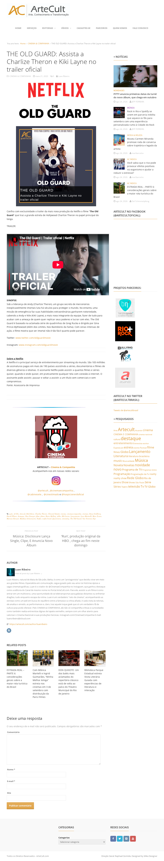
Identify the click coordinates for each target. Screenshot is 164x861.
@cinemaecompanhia (61, 490)
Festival (143, 447)
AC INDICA (132, 159)
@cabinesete (34, 494)
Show (125, 482)
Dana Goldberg (95, 514)
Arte (115, 430)
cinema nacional (145, 434)
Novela (118, 465)
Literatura (121, 456)
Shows (132, 482)
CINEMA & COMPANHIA (38, 43)
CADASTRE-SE (83, 28)
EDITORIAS (47, 28)
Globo (124, 452)
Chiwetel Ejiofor (54, 514)
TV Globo (150, 486)
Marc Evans (97, 516)
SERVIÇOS (32, 28)
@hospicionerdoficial (73, 494)
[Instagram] (9, 630)
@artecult (43, 490)
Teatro (124, 486)
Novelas (128, 465)
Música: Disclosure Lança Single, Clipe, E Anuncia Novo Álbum (31, 540)
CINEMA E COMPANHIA (126, 434)
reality (153, 474)
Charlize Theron (41, 514)
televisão (134, 486)
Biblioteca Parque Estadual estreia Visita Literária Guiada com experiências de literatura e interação (93, 680)
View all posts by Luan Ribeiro (28, 573)
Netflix (39, 518)
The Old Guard (76, 518)
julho (59, 516)
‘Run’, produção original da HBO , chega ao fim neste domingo (80, 540)
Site (9, 792)
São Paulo (139, 482)
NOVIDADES (119, 90)
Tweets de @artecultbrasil (126, 410)
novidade (142, 465)
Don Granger (30, 516)
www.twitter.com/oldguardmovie (33, 337)
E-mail (11, 781)
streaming (65, 518)
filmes (43, 516)
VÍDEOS (65, 28)
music (118, 460)
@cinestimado (51, 494)
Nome (11, 769)
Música (141, 460)
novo (118, 469)
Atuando (138, 430)
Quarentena (56, 518)
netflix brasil (46, 518)
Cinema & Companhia (63, 467)
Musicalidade (128, 461)
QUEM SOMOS (120, 28)
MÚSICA (131, 107)
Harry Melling (51, 516)
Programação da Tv (140, 474)
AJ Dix (16, 514)
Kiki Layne (66, 516)
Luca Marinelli (86, 516)
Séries (117, 486)
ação (11, 514)
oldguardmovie (50, 344)
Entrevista (137, 443)
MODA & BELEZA (134, 135)
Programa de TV (132, 469)
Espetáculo (118, 447)
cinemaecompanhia (74, 514)
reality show (120, 478)
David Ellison (12, 516)
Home (18, 28)
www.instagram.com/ (30, 344)
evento (136, 447)
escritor (146, 443)
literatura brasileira (138, 456)
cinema (63, 514)
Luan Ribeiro (22, 569)
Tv (142, 486)
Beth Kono (30, 514)
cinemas (85, 514)
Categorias (64, 837)
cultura (117, 439)
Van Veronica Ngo (89, 518)
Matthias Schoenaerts (28, 518)
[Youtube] (133, 838)
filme (38, 516)
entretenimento (123, 443)
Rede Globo (135, 478)
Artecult (22, 514)
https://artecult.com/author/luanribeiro (28, 624)
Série (148, 482)
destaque (21, 516)
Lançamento (75, 516)
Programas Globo (149, 470)
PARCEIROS (101, 28)
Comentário (13, 732)
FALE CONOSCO (140, 28)
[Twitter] (120, 838)
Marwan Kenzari (13, 518)
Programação (122, 474)
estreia (128, 447)
